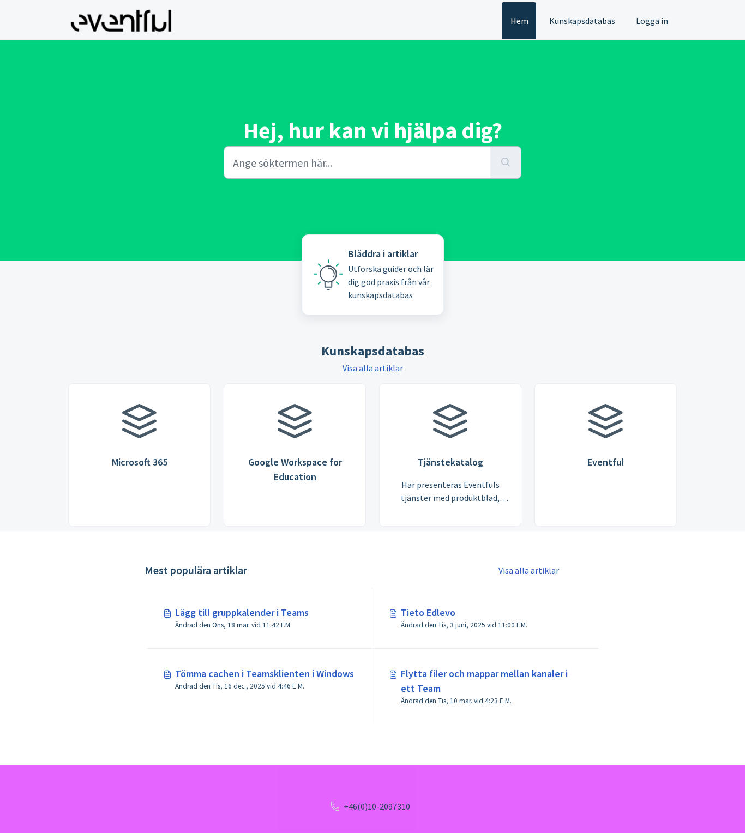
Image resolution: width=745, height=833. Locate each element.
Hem (519, 20)
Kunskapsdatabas (582, 20)
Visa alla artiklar (373, 368)
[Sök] (505, 162)
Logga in (652, 20)
